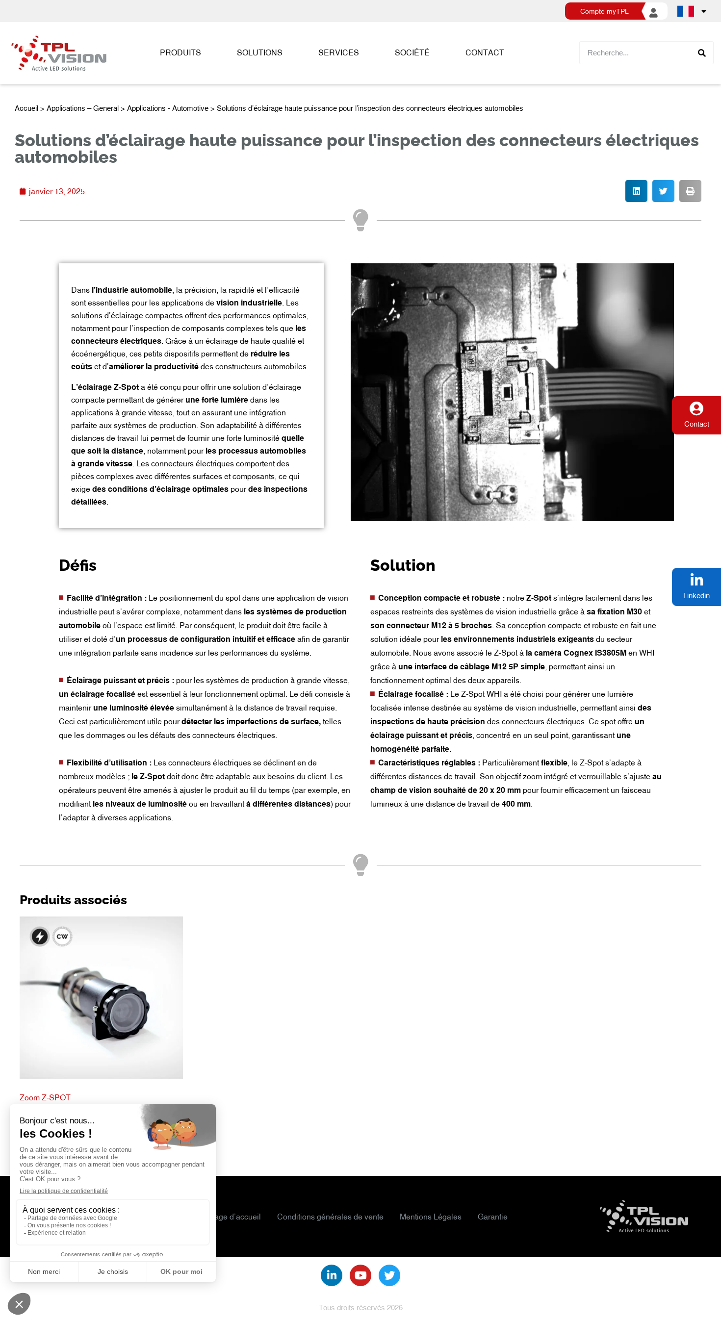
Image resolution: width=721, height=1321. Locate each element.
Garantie (493, 1216)
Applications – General (83, 107)
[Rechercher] (702, 52)
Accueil (26, 107)
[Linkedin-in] (331, 1275)
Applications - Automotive (167, 107)
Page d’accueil (235, 1216)
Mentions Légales (431, 1216)
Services (338, 52)
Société (412, 52)
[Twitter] (389, 1275)
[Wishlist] (549, 53)
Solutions (260, 52)
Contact (484, 52)
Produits (180, 52)
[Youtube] (360, 1275)
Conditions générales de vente (330, 1216)
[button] (636, 191)
